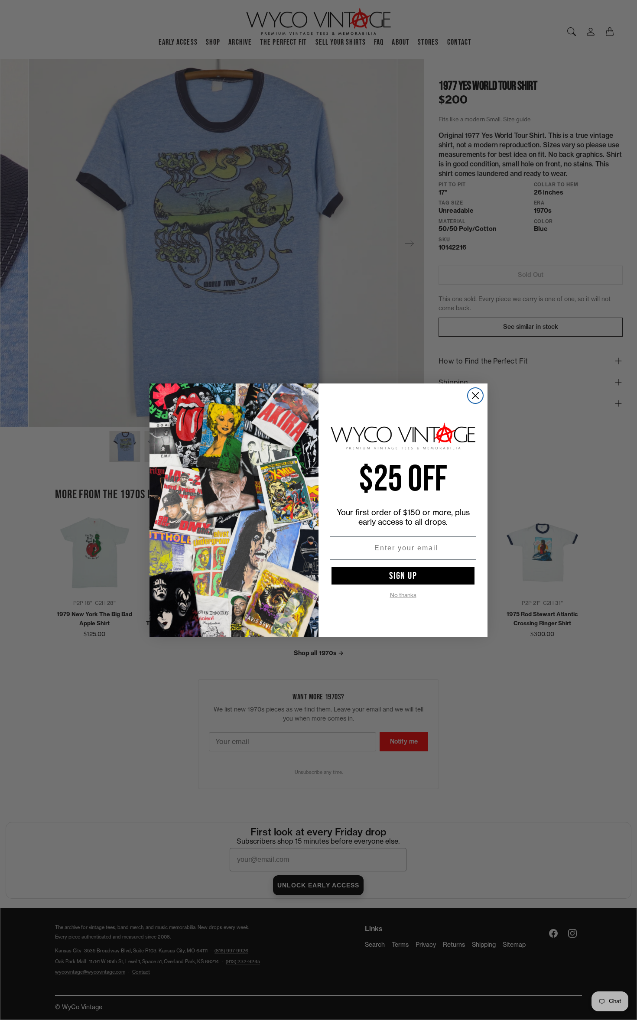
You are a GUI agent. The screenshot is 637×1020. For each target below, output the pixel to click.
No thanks (403, 595)
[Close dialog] (475, 395)
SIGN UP (403, 576)
